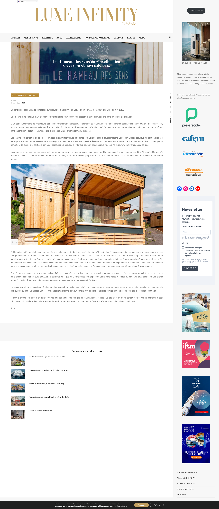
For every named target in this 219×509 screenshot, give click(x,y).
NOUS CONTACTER (186, 489)
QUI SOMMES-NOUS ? (187, 472)
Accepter (141, 505)
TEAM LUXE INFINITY (186, 478)
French (23, 1)
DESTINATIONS (19, 95)
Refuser (157, 505)
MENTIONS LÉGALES (186, 484)
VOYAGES (33, 95)
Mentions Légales (120, 506)
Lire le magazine (196, 10)
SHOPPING (182, 495)
